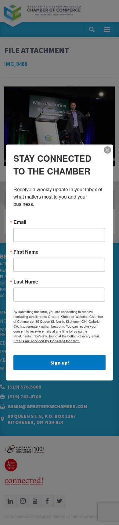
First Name (25, 251)
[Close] (107, 150)
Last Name (25, 281)
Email (19, 222)
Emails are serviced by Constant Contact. (46, 341)
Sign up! (59, 363)
